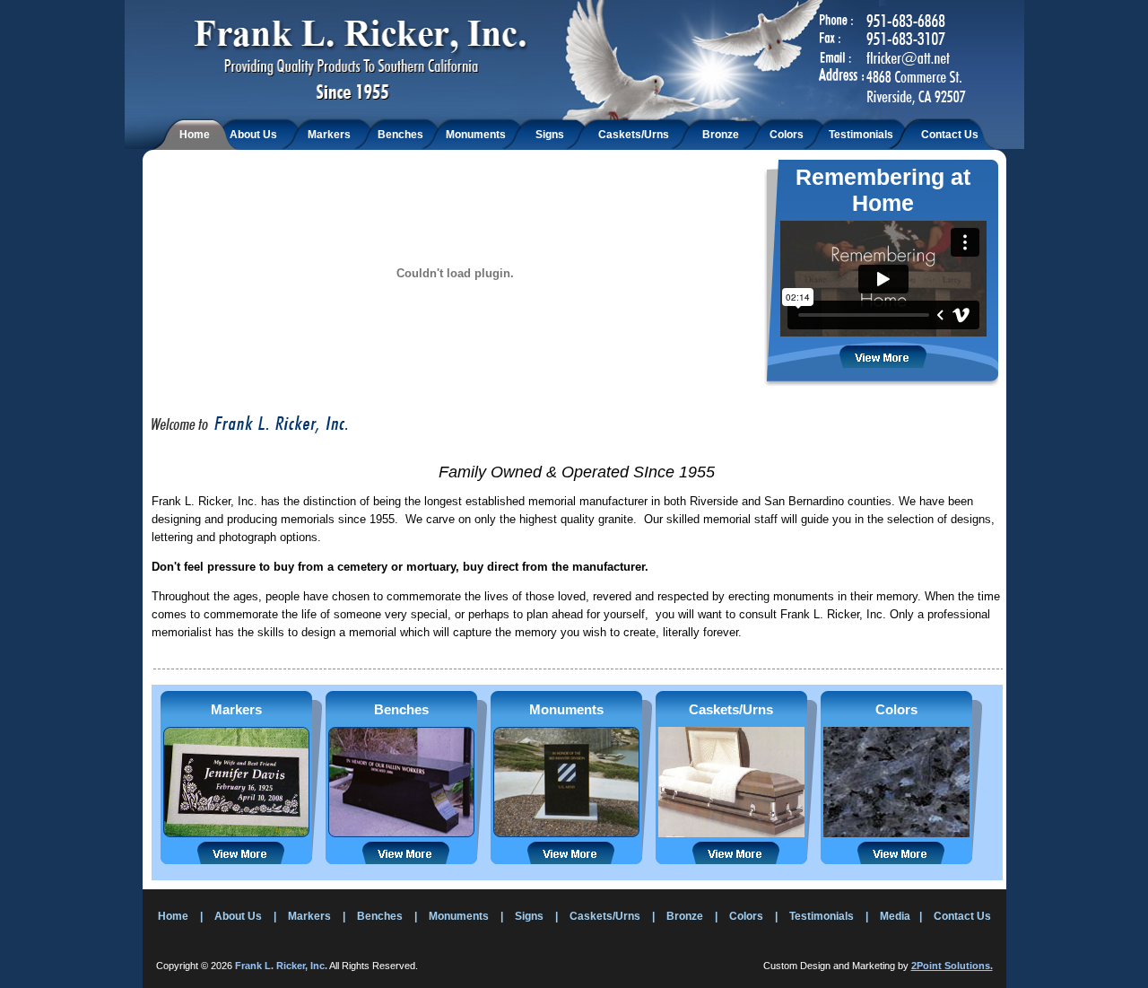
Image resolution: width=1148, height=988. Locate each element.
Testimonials (861, 134)
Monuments (476, 134)
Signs (549, 134)
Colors (787, 134)
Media (895, 916)
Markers (329, 134)
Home (194, 134)
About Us (253, 134)
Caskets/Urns (633, 134)
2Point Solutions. (952, 965)
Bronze (720, 134)
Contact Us (949, 134)
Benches (400, 134)
